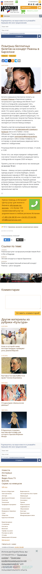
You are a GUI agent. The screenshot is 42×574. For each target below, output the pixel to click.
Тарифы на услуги (7, 531)
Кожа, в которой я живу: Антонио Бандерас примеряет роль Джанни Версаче (13, 348)
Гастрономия (6, 509)
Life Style (4, 496)
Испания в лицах (25, 498)
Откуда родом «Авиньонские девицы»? (12, 404)
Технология (5, 502)
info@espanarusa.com (11, 220)
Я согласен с (14, 33)
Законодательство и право (28, 493)
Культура (7, 16)
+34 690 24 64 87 (8, 1)
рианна (36, 227)
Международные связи (27, 515)
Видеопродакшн (7, 522)
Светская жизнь (7, 493)
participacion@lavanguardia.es (26, 136)
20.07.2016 (4, 383)
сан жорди (19, 227)
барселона (11, 227)
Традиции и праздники (9, 504)
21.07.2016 (4, 355)
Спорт (4, 513)
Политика (5, 500)
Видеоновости (24, 491)
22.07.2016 (4, 326)
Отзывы (4, 535)
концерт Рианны (7, 99)
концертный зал (28, 227)
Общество (5, 515)
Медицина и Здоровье (9, 511)
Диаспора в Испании (8, 498)
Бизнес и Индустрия (8, 491)
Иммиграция (24, 496)
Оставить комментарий (27, 313)
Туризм (22, 502)
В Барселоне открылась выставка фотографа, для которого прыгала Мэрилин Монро (12, 433)
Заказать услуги (32, 11)
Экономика (23, 500)
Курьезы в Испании (8, 517)
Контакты (5, 526)
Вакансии (5, 528)
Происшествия (24, 513)
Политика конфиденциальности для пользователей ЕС (13, 560)
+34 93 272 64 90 (8, 4)
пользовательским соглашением (17, 33)
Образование (24, 509)
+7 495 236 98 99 (9, 217)
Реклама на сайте (7, 533)
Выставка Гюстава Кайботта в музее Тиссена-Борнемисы (13, 377)
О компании (32, 1)
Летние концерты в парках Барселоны (16, 259)
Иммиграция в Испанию (9, 537)
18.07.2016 (4, 410)
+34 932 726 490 (19, 547)
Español (39, 1)
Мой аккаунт (6, 540)
